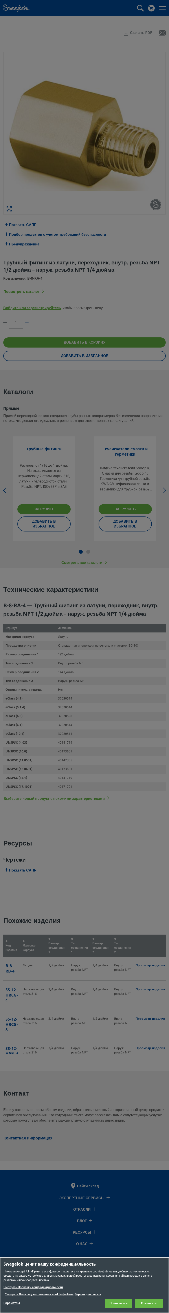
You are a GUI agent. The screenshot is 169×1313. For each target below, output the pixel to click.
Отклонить (148, 1303)
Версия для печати (88, 1294)
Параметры (12, 1303)
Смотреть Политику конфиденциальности (33, 1287)
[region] (84, 1285)
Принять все (118, 1303)
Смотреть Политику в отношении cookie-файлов (39, 1294)
